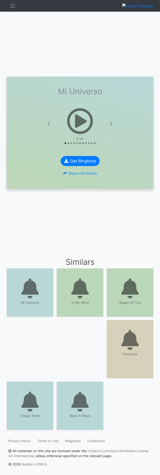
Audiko (27, 464)
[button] (48, 123)
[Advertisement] (80, 44)
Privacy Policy (19, 441)
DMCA (42, 464)
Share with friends (82, 173)
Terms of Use (47, 441)
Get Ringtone (83, 161)
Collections (96, 441)
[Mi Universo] (80, 121)
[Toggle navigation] (12, 6)
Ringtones (73, 441)
